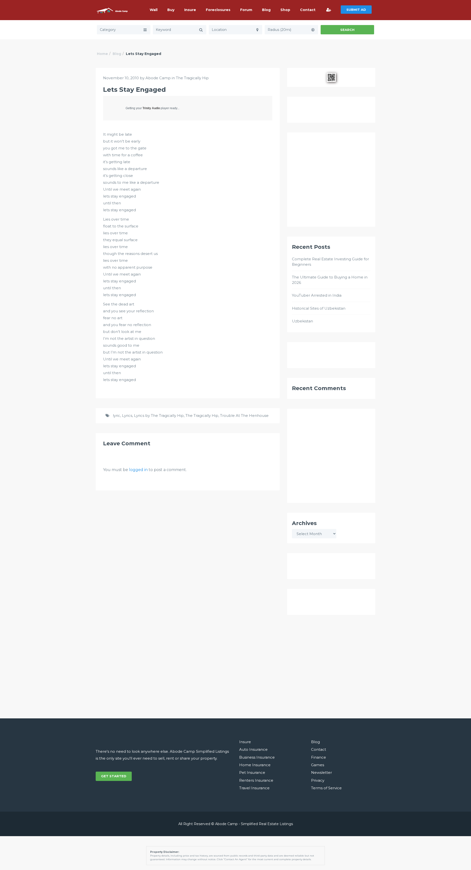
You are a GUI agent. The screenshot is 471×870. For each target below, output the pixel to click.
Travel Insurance (254, 788)
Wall (153, 10)
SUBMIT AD (356, 10)
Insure (190, 10)
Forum (246, 10)
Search (347, 30)
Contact (307, 10)
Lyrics (127, 415)
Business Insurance (257, 757)
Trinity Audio (151, 108)
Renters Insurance (256, 780)
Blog (266, 10)
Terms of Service (326, 788)
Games (317, 765)
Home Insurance (255, 765)
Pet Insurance (252, 772)
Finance (318, 757)
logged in (138, 469)
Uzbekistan (302, 321)
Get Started (113, 776)
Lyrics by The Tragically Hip (159, 415)
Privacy (317, 780)
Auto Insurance (253, 749)
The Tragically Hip (192, 78)
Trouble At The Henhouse (244, 415)
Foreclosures (218, 10)
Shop (285, 10)
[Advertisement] (331, 181)
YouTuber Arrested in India (316, 295)
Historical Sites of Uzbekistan (318, 308)
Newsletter (321, 772)
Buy (170, 10)
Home (102, 54)
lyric (116, 415)
